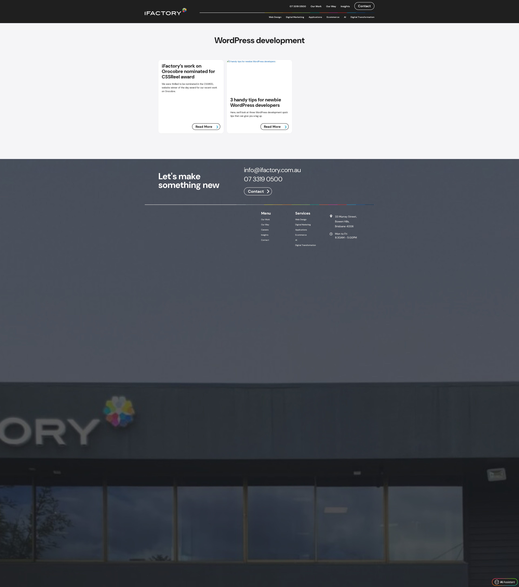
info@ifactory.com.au (272, 170)
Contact (364, 6)
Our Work (316, 6)
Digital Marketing (295, 17)
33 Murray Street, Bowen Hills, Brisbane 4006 (346, 221)
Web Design (275, 17)
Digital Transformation (362, 17)
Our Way (331, 6)
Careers (265, 229)
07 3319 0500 (298, 6)
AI (345, 17)
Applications (315, 17)
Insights (345, 6)
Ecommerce (333, 17)
